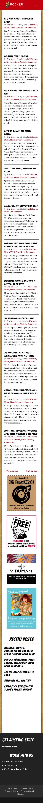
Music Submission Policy (16, 769)
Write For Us (10, 765)
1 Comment (31, 99)
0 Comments (30, 27)
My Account (13, 788)
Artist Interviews (11, 62)
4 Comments (31, 177)
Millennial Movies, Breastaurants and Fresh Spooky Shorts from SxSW (19, 650)
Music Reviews (16, 140)
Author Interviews (12, 439)
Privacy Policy (27, 788)
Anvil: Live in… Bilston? (17, 680)
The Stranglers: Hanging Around (19, 318)
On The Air (18, 252)
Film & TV (8, 252)
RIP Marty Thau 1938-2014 (16, 56)
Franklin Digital (11, 791)
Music (22, 62)
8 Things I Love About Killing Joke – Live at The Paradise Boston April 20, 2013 (21, 393)
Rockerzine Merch (9, 746)
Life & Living (9, 27)
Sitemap (20, 794)
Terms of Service (28, 791)
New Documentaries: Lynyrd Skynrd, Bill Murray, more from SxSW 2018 (19, 662)
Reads (29, 439)
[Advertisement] (21, 711)
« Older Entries (11, 471)
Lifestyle (19, 27)
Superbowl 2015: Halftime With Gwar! (21, 206)
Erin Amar (11, 24)
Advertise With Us (13, 761)
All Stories (32, 24)
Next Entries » (32, 471)
